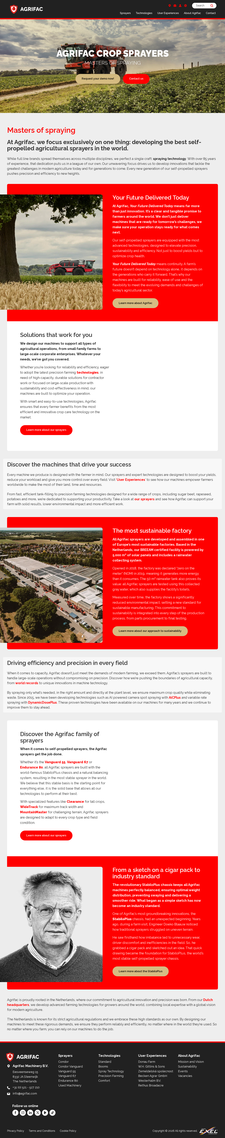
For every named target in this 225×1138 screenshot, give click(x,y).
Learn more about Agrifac (135, 303)
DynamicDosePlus (42, 702)
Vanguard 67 (77, 762)
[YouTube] (45, 1113)
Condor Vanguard (70, 1066)
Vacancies (185, 1076)
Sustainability (187, 1066)
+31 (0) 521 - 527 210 (26, 1087)
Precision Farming (111, 1076)
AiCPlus (175, 697)
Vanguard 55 (55, 762)
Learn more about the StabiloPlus (140, 971)
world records (26, 683)
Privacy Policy (15, 1130)
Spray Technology (111, 1071)
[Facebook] (15, 1113)
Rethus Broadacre (151, 1085)
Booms (103, 1066)
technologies (87, 372)
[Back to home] (26, 9)
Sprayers (125, 13)
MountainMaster (33, 812)
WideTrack (29, 807)
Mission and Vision (191, 1061)
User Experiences (168, 13)
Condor (63, 1061)
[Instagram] (23, 1113)
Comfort (104, 1080)
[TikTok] (52, 1113)
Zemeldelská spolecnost (155, 1071)
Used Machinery (69, 1085)
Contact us (136, 78)
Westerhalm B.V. (149, 1080)
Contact (211, 13)
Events (183, 1071)
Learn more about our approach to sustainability (150, 630)
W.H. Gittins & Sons (151, 1066)
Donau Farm (146, 1061)
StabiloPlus (122, 919)
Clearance (75, 802)
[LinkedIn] (30, 1113)
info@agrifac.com (25, 1093)
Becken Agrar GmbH (152, 1076)
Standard (104, 1061)
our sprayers (144, 499)
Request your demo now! (98, 78)
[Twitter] (38, 1113)
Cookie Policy (68, 1130)
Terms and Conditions (42, 1130)
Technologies (144, 13)
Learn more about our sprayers (46, 429)
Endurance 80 (31, 767)
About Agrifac (192, 13)
